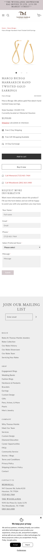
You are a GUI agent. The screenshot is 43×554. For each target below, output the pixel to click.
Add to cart (21, 156)
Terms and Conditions (11, 459)
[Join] (36, 317)
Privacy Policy (8, 463)
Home (4, 28)
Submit (7, 273)
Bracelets (6, 387)
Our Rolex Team (8, 353)
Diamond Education (10, 440)
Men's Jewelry (8, 410)
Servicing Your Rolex (10, 357)
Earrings (5, 391)
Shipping (5, 123)
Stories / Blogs (8, 455)
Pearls (4, 406)
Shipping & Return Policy (12, 467)
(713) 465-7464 (8, 494)
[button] (21, 51)
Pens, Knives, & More (11, 402)
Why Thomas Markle (10, 424)
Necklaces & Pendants (11, 383)
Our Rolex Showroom (11, 349)
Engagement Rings (9, 371)
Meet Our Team (8, 428)
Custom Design (8, 395)
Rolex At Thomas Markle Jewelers (16, 338)
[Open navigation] (3, 15)
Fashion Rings (7, 379)
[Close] (41, 517)
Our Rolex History (9, 345)
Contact (5, 471)
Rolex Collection (8, 341)
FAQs (4, 447)
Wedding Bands (8, 375)
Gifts (4, 398)
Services (5, 432)
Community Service (10, 451)
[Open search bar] (8, 15)
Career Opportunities (11, 444)
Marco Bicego (11, 28)
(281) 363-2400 (8, 509)
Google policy (12, 540)
